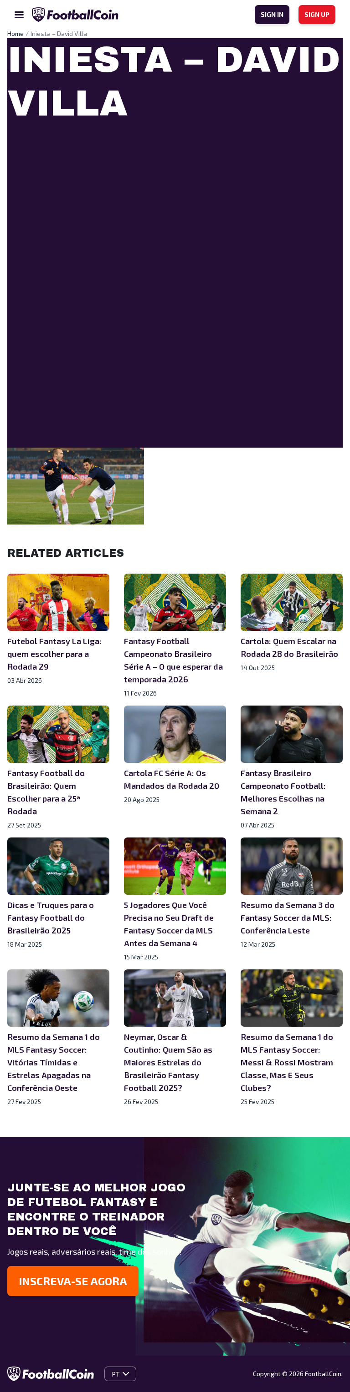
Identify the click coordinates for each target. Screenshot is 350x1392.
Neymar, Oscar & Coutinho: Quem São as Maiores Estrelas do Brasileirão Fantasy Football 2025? (168, 1062)
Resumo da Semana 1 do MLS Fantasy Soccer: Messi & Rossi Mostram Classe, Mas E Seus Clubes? (287, 1062)
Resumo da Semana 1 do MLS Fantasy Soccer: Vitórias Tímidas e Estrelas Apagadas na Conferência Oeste (53, 1062)
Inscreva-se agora (73, 1280)
